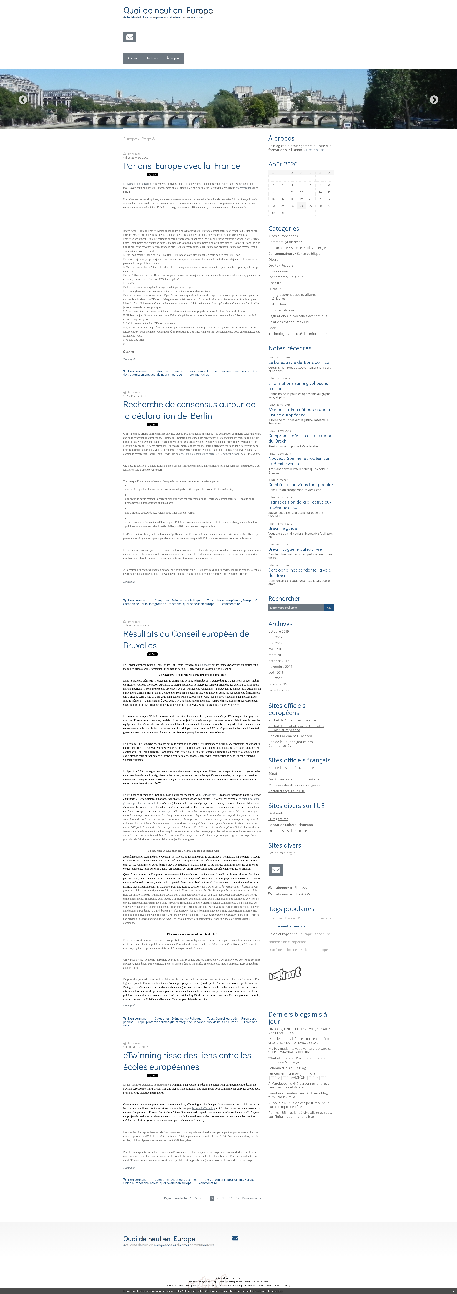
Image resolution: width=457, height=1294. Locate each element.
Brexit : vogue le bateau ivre (295, 549)
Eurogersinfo (278, 819)
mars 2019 (276, 655)
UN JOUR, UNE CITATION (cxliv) (292, 1029)
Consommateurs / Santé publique (294, 253)
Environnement (280, 271)
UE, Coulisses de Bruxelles (288, 830)
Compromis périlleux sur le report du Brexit (300, 438)
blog (288, 1285)
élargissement (139, 374)
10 (223, 1198)
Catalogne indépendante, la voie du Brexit (299, 572)
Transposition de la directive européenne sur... (299, 504)
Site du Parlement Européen (290, 736)
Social (272, 328)
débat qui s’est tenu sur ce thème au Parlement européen (210, 453)
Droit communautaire (315, 918)
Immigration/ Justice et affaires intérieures (292, 296)
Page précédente (175, 1198)
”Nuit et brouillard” (283, 1058)
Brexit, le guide (282, 528)
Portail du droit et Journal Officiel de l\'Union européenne (296, 728)
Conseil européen (227, 1018)
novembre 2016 (280, 667)
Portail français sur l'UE (286, 791)
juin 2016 (275, 678)
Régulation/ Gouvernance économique (297, 316)
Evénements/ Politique (186, 600)
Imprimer (133, 154)
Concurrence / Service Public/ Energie (297, 248)
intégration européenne (165, 604)
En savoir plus (275, 1291)
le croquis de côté (288, 1107)
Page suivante (251, 1198)
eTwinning (219, 1180)
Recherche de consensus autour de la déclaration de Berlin (189, 409)
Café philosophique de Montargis (296, 1060)
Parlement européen (316, 949)
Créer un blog (222, 1278)
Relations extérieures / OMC (290, 322)
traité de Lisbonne (282, 949)
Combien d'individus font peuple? (300, 484)
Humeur (176, 371)
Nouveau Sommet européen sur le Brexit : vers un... (299, 460)
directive (275, 918)
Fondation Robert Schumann (290, 825)
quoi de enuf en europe (175, 1183)
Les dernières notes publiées (229, 1281)
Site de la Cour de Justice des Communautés (290, 744)
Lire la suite (315, 150)
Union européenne (231, 371)
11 (230, 1198)
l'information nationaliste (294, 1116)
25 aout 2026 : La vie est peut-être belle (298, 1103)
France (201, 371)
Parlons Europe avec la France (181, 165)
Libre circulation (281, 310)
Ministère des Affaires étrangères (294, 785)
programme (235, 1180)
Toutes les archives (279, 690)
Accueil (132, 58)
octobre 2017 (278, 661)
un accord (205, 664)
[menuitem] (132, 58)
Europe (212, 371)
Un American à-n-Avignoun (288, 1073)
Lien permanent (138, 371)
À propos (173, 58)
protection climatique (160, 1022)
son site (211, 794)
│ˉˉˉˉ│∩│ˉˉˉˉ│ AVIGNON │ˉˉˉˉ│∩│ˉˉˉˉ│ (298, 1077)
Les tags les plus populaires (256, 1281)
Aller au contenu (13, 3)
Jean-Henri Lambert (283, 1093)
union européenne (283, 934)
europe (306, 934)
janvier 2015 (277, 684)
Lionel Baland (293, 1087)
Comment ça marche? (285, 242)
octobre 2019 (278, 631)
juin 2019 (275, 637)
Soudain (274, 1068)
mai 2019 (275, 643)
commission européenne (287, 942)
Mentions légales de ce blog (204, 1285)
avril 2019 (275, 649)
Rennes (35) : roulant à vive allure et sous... (300, 1112)
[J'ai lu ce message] (453, 1291)
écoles (154, 1183)
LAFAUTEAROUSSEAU (302, 1042)
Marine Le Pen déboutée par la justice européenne (299, 412)
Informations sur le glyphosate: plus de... (298, 385)
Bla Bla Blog (297, 1068)
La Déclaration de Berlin (137, 183)
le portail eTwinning (203, 1108)
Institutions (277, 304)
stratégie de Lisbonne (190, 1022)
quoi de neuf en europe (166, 374)
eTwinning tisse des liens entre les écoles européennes (187, 1060)
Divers (273, 259)
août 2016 (276, 672)
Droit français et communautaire (293, 779)
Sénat (272, 773)
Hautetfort (236, 1278)
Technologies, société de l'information (298, 334)
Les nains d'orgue (281, 853)
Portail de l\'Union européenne (292, 720)
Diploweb (275, 813)
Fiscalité (274, 283)
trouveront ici (243, 187)
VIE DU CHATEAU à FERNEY (289, 1052)
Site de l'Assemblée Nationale (291, 767)
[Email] (129, 37)
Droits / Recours (280, 265)
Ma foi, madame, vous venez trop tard (297, 1048)
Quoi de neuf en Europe (168, 10)
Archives (152, 58)
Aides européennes (184, 1180)
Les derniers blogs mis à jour (202, 1281)
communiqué (164, 811)
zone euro (322, 934)
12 (237, 1198)
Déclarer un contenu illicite (178, 1285)
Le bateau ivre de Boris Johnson (300, 362)
